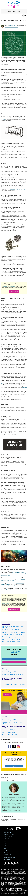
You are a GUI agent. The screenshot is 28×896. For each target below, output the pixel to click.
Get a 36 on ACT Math (8, 732)
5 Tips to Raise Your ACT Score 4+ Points (14, 662)
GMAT (6, 850)
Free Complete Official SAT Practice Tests (12, 674)
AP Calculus (24, 387)
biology (23, 381)
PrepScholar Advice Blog (14, 11)
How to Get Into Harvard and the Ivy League (13, 626)
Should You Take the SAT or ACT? (12, 634)
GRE (5, 848)
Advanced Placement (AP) (11, 27)
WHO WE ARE (8, 832)
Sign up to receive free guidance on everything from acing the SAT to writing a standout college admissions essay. (14, 759)
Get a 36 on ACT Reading (9, 734)
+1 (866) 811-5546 (15, 5)
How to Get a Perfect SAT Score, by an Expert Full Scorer (12, 679)
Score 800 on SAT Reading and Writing (13, 684)
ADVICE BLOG (8, 836)
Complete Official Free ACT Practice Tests (12, 722)
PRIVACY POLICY (8, 859)
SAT (5, 841)
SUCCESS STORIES (9, 834)
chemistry (3, 383)
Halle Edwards (12, 25)
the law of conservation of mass (18, 572)
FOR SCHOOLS (8, 838)
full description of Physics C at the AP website (16, 278)
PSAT (5, 845)
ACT (5, 843)
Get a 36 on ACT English (9, 730)
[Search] (22, 15)
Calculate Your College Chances (11, 641)
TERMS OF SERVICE (9, 857)
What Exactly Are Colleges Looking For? (13, 637)
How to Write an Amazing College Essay (13, 632)
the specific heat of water (6, 573)
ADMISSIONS (7, 854)
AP (5, 847)
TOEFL (6, 852)
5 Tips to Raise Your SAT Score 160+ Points (14, 659)
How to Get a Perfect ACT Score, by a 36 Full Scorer (13, 726)
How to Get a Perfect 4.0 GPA (10, 630)
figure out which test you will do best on (16, 585)
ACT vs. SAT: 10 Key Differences (11, 639)
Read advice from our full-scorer (7, 589)
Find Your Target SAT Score (10, 672)
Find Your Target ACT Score (10, 720)
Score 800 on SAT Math (9, 682)
